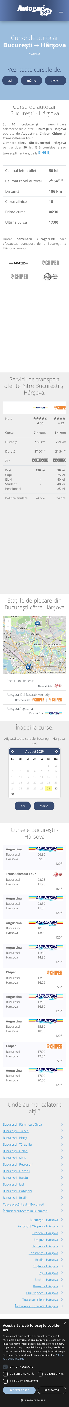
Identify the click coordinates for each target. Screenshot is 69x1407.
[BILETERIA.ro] (43, 153)
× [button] (64, 1323)
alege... (55, 80)
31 (12, 794)
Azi (23, 806)
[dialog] (34, 1363)
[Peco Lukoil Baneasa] (38, 624)
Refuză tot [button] (51, 1390)
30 (56, 788)
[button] (34, 1400)
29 (48, 788)
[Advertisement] (34, 325)
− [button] (8, 626)
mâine (31, 80)
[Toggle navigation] (61, 10)
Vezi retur (34, 53)
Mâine (44, 806)
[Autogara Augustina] (29, 668)
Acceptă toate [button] (19, 1390)
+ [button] (8, 621)
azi (10, 80)
